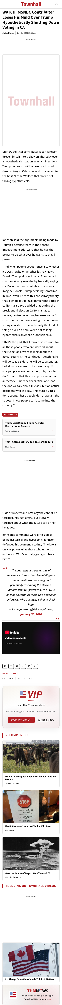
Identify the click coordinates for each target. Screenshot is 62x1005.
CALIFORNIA (8, 678)
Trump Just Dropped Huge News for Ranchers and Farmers (30, 778)
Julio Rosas (8, 33)
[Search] (57, 4)
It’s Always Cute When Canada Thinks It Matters (29, 979)
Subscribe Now (46, 720)
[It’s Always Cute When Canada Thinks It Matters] (31, 959)
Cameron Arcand (12, 783)
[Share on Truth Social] (11, 666)
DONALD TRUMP (24, 678)
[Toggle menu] (5, 4)
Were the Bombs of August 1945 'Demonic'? (27, 873)
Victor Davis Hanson (13, 877)
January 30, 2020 (31, 614)
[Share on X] (4, 666)
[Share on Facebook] (17, 666)
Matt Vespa (9, 830)
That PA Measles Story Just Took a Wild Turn (28, 826)
